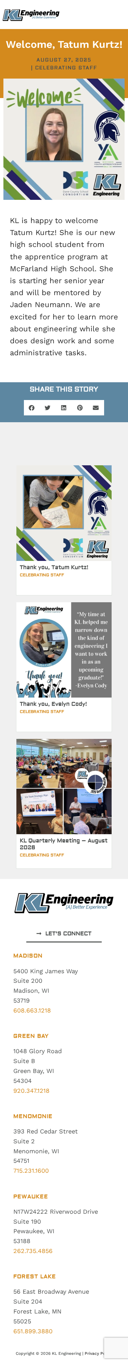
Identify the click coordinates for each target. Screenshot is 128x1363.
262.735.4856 (33, 1250)
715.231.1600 (31, 1170)
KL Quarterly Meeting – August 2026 (64, 844)
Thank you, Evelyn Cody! (53, 704)
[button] (32, 407)
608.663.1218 (32, 1010)
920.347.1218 (31, 1090)
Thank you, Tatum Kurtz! (54, 567)
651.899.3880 (33, 1331)
